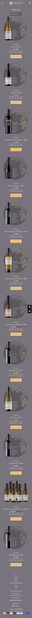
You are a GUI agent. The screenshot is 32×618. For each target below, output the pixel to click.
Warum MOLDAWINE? (16, 583)
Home (16, 576)
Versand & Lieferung (16, 595)
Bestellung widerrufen (16, 600)
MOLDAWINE (19, 609)
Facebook (16, 603)
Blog (16, 585)
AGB (16, 587)
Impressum (16, 598)
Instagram (17, 606)
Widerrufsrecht (16, 593)
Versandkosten (20, 52)
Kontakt (16, 578)
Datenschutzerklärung (16, 591)
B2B (16, 580)
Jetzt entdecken (16, 56)
